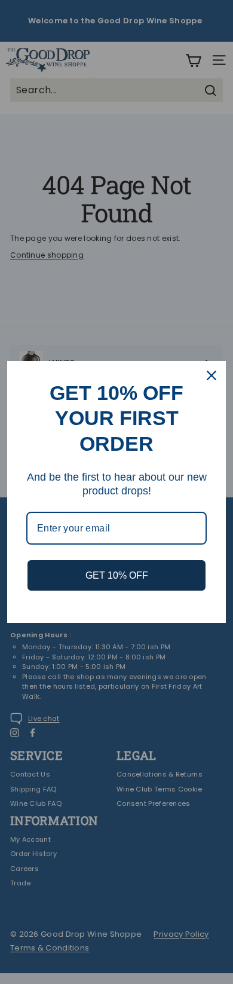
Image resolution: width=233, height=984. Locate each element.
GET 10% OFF (116, 575)
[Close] (211, 375)
